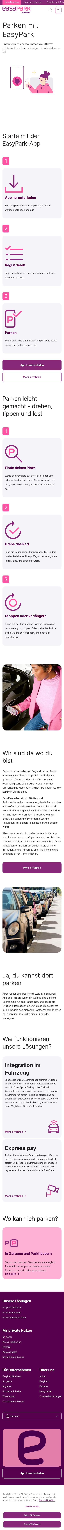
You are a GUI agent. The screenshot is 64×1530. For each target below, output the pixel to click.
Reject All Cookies (32, 1515)
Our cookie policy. (47, 1500)
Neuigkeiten (45, 1391)
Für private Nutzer (12, 1307)
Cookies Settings (32, 1506)
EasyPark (44, 1381)
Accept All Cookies (32, 1524)
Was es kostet (9, 1352)
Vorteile (6, 1347)
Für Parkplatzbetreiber (14, 1317)
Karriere (43, 1386)
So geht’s (7, 1337)
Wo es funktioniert (12, 1342)
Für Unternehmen (11, 1312)
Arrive (42, 1376)
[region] (32, 1507)
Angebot (7, 1386)
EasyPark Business (11, 1376)
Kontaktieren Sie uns (13, 1357)
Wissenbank (8, 1396)
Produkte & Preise (11, 1391)
